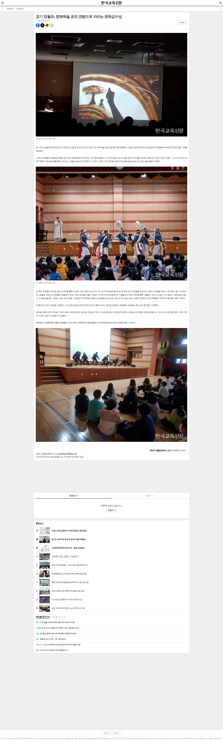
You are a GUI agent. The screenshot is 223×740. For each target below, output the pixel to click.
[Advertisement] (103, 476)
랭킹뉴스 (40, 523)
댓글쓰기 (149, 495)
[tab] (43, 617)
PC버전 (116, 733)
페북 (38, 25)
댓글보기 (73, 495)
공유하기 (220, 8)
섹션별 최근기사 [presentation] (43, 617)
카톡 (47, 25)
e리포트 (10, 9)
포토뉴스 (20, 9)
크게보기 (182, 23)
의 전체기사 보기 (167, 450)
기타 (52, 25)
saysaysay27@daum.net (67, 454)
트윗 (42, 25)
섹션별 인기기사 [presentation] (59, 617)
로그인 (106, 733)
